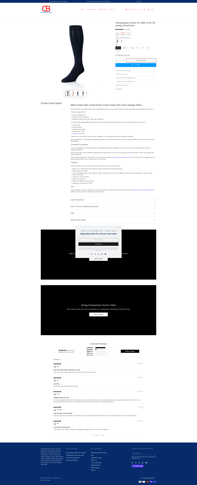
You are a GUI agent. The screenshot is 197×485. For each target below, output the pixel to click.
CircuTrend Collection (73, 457)
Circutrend (88, 152)
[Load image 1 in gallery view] (67, 93)
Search (93, 470)
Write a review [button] (130, 351)
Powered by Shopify (45, 480)
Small (119, 48)
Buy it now (136, 65)
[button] (144, 9)
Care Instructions (96, 462)
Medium (126, 48)
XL (138, 48)
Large (133, 48)
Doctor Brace (48, 477)
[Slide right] (87, 93)
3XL (149, 48)
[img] (57, 364)
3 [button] (98, 435)
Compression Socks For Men (75, 455)
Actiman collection (76, 149)
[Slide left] (63, 93)
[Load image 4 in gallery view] (83, 93)
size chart (80, 174)
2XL (143, 48)
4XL (118, 52)
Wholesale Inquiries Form (99, 452)
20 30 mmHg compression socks (82, 122)
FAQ (92, 455)
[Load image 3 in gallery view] (78, 93)
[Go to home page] (46, 9)
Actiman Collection (72, 460)
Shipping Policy (96, 465)
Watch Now (98, 259)
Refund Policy (95, 467)
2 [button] (96, 435)
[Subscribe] (155, 453)
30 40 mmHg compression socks (94, 139)
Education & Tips (96, 457)
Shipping (117, 34)
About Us (94, 460)
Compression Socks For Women (76, 452)
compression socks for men (104, 109)
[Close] (119, 229)
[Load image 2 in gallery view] (73, 93)
